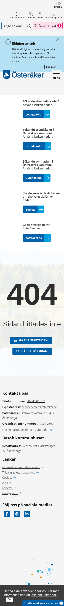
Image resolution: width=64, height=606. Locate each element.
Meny (56, 77)
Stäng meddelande (56, 39)
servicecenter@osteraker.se (39, 407)
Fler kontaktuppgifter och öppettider (25, 430)
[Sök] (29, 26)
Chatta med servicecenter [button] (41, 603)
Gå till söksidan (34, 351)
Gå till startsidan (33, 340)
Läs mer (51, 67)
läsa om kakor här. (44, 595)
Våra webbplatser (53, 18)
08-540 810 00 (36, 401)
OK (9, 599)
